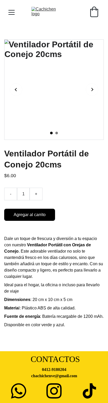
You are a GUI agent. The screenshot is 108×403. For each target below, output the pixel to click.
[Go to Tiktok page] (89, 391)
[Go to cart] (94, 12)
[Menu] (11, 12)
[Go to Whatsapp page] (18, 391)
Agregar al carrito (30, 214)
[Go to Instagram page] (54, 391)
